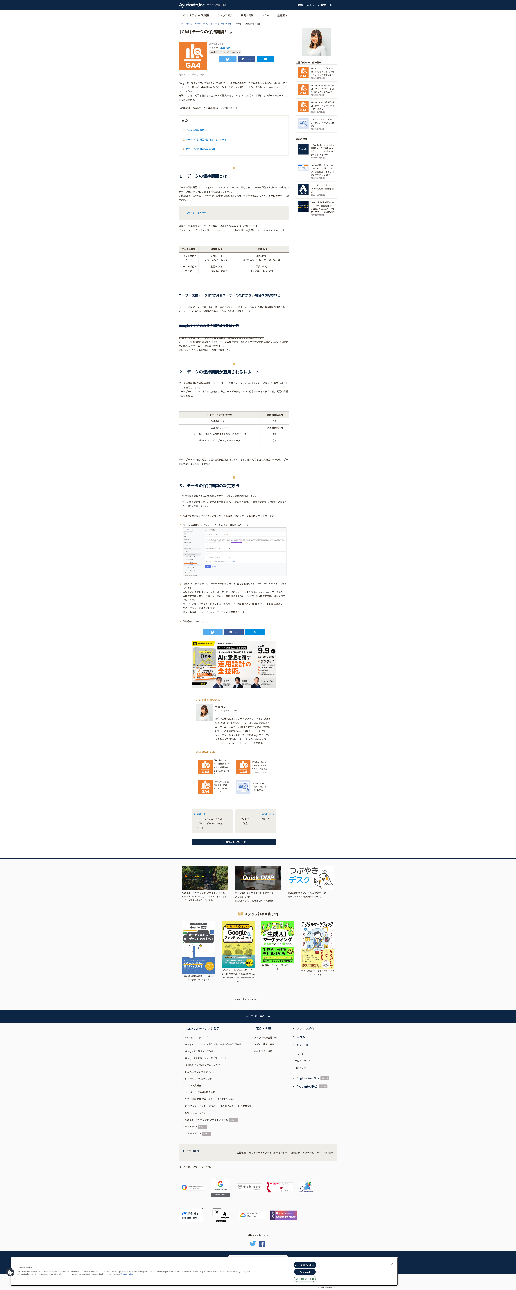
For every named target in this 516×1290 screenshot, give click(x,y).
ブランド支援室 (193, 1085)
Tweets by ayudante (246, 999)
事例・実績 (247, 15)
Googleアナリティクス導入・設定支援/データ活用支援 (213, 1044)
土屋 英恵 (225, 47)
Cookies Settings (305, 1278)
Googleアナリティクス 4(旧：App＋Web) (213, 24)
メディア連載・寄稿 (264, 1044)
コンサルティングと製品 (195, 15)
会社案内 (282, 15)
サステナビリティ (312, 1152)
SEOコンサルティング (196, 1037)
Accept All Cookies (305, 1265)
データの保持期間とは (197, 130)
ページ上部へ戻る (255, 1016)
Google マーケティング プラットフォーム (206, 1119)
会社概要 (241, 1152)
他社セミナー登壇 (263, 1051)
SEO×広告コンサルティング (200, 1071)
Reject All (305, 1271)
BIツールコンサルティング (198, 1078)
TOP (181, 24)
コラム (265, 15)
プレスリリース (303, 1061)
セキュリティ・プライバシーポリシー (268, 1152)
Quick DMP (191, 1126)
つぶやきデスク (193, 1133)
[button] (10, 1272)
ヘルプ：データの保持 (194, 213)
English (310, 5)
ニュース (299, 1054)
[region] (204, 1271)
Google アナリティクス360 (199, 1051)
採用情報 (328, 1152)
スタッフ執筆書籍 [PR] (265, 1037)
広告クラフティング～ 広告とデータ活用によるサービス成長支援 (218, 1106)
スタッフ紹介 (225, 15)
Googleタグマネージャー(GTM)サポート (206, 1058)
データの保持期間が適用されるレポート (206, 139)
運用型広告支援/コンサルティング (202, 1064)
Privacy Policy (127, 1274)
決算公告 (295, 1152)
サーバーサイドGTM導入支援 (200, 1092)
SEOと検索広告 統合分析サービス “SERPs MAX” (209, 1099)
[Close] (392, 1264)
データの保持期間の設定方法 (200, 148)
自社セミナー (301, 1067)
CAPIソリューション (195, 1112)
